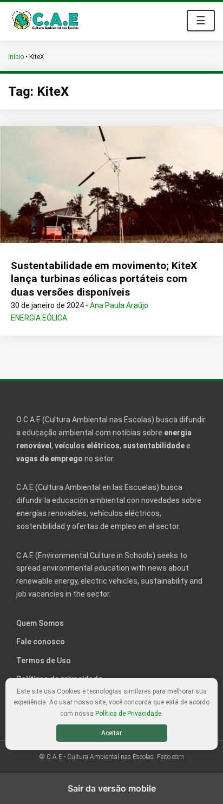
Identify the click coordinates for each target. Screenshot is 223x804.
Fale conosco (40, 641)
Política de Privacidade (128, 713)
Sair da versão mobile (112, 788)
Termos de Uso (43, 660)
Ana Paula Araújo (119, 305)
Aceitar (111, 733)
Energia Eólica (39, 317)
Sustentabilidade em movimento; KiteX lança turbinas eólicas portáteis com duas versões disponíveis (104, 278)
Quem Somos (40, 623)
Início (16, 57)
